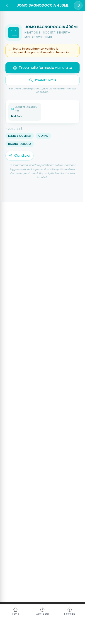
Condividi (22, 155)
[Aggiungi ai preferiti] (78, 5)
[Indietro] (7, 5)
